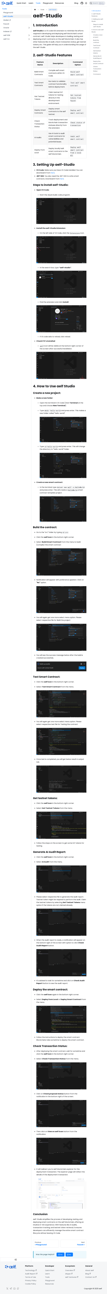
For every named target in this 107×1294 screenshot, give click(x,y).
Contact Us (90, 1277)
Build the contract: (96, 41)
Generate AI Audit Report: (97, 57)
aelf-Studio (8, 16)
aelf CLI (6, 39)
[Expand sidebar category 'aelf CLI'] (29, 39)
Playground (48, 3)
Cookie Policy (30, 1284)
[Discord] (14, 1289)
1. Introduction (96, 11)
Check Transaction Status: (97, 69)
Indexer (6, 31)
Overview (69, 1270)
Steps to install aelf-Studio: (98, 26)
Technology (30, 1270)
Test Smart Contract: (96, 47)
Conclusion (97, 74)
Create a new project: (98, 36)
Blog (76, 3)
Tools (38, 3)
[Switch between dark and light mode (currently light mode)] (86, 3)
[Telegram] (10, 1289)
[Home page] (35, 9)
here (53, 173)
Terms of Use (30, 1277)
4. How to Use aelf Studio (98, 31)
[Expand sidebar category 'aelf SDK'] (29, 35)
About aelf (89, 1270)
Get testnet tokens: (97, 52)
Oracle (6, 27)
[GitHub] (17, 1289)
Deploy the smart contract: (98, 62)
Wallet (6, 20)
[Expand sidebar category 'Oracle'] (29, 27)
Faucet (6, 24)
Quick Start (21, 3)
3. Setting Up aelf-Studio (98, 20)
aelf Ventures (70, 1277)
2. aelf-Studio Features (96, 15)
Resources (59, 3)
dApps (68, 1274)
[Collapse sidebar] (15, 1259)
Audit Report (30, 1274)
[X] (7, 1289)
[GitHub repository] (81, 3)
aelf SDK (6, 35)
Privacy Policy (30, 1280)
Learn (31, 3)
